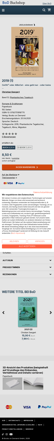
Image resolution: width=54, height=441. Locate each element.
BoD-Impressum (18, 233)
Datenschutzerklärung (42, 192)
